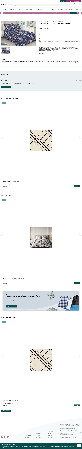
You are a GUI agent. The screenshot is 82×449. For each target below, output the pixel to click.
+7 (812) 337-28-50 (54, 1)
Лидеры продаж (28, 9)
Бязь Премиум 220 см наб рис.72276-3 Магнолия (13, 278)
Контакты (78, 9)
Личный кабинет (28, 435)
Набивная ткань (6, 410)
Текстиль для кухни (52, 431)
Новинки (12, 9)
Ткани (49, 425)
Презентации (69, 9)
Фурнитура (50, 437)
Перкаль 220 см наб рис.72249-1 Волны (10, 181)
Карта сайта (27, 437)
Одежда (50, 435)
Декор (49, 433)
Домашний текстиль (52, 429)
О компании (51, 9)
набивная (79, 29)
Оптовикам (60, 9)
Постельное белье (52, 427)
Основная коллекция (40, 9)
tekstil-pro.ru (20, 64)
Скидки (19, 9)
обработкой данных (20, 446)
